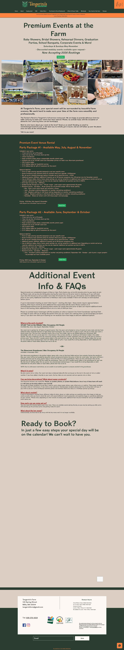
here (56, 121)
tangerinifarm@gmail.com (33, 607)
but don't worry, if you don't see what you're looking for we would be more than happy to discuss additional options (61, 314)
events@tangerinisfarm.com (31, 127)
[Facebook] (24, 625)
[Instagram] (28, 625)
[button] (94, 11)
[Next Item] (120, 82)
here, (94, 313)
